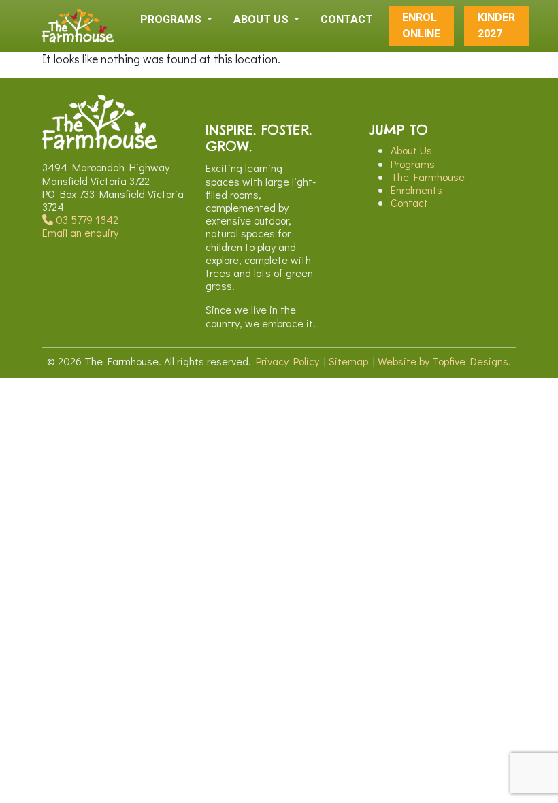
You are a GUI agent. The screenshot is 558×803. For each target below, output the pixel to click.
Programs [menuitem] (172, 19)
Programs (413, 164)
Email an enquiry (80, 232)
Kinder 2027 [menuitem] (496, 25)
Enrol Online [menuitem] (421, 25)
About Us (411, 150)
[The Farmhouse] (78, 25)
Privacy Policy (287, 361)
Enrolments (416, 189)
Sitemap (348, 361)
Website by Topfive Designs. (444, 361)
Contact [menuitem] (347, 19)
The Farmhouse (428, 176)
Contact (409, 202)
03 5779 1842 (85, 219)
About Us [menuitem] (262, 19)
